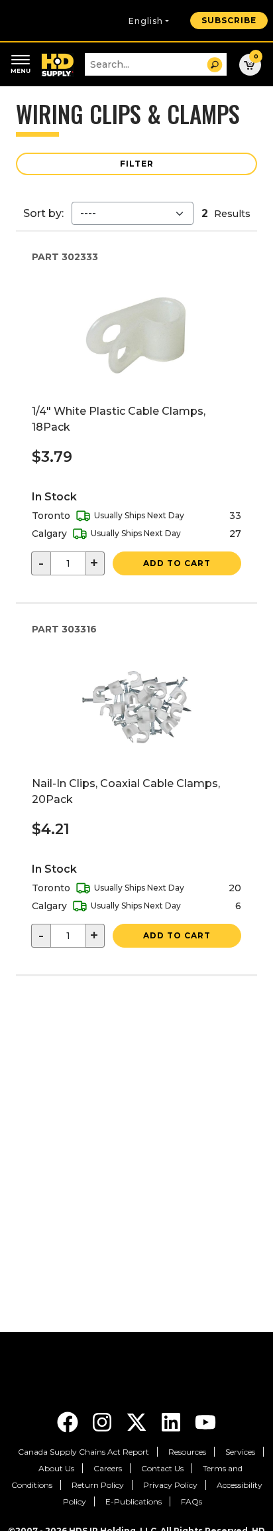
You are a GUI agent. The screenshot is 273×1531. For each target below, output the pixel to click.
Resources (187, 1452)
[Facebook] (69, 1421)
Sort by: (43, 213)
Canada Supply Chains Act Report (83, 1452)
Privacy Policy (170, 1485)
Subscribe (228, 20)
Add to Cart (177, 563)
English (146, 21)
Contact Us (162, 1468)
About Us (56, 1468)
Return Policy (98, 1485)
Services (240, 1452)
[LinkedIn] (172, 1421)
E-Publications (133, 1501)
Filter (137, 164)
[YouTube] (205, 1421)
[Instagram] (103, 1421)
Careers (107, 1468)
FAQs (191, 1501)
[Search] (215, 64)
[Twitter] (138, 1421)
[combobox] (156, 64)
